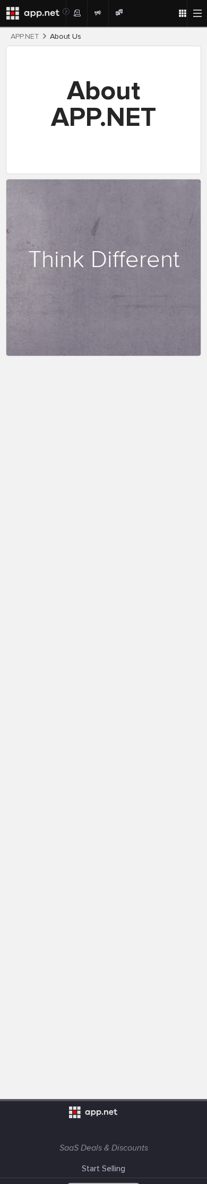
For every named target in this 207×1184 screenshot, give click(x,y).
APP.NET (25, 36)
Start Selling (103, 1168)
